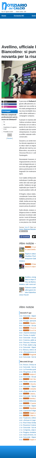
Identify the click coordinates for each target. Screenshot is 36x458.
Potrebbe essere (8, 131)
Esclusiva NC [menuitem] (19, 16)
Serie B (27, 227)
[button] (9, 135)
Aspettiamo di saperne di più (10, 128)
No (4, 124)
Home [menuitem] (4, 16)
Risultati (9, 138)
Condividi (25, 236)
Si (4, 122)
